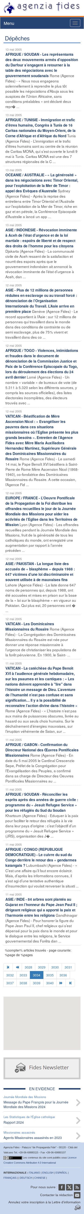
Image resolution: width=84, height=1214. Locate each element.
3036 (63, 975)
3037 (10, 983)
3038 (23, 983)
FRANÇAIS (10, 1177)
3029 (42, 967)
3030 (55, 967)
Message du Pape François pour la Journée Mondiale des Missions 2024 (36, 1104)
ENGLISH (47, 1172)
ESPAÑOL (61, 1172)
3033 (23, 975)
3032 (10, 975)
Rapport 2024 (14, 1122)
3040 (50, 983)
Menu (9, 23)
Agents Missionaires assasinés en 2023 (33, 1137)
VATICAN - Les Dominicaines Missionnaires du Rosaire (29, 626)
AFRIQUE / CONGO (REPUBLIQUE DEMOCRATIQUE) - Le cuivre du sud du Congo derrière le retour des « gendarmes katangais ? (41, 857)
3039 (36, 983)
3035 (50, 975)
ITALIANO (34, 1172)
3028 (28, 967)
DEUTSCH (26, 1177)
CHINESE (40, 1177)
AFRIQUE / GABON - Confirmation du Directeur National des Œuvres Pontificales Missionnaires (42, 750)
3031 (68, 967)
